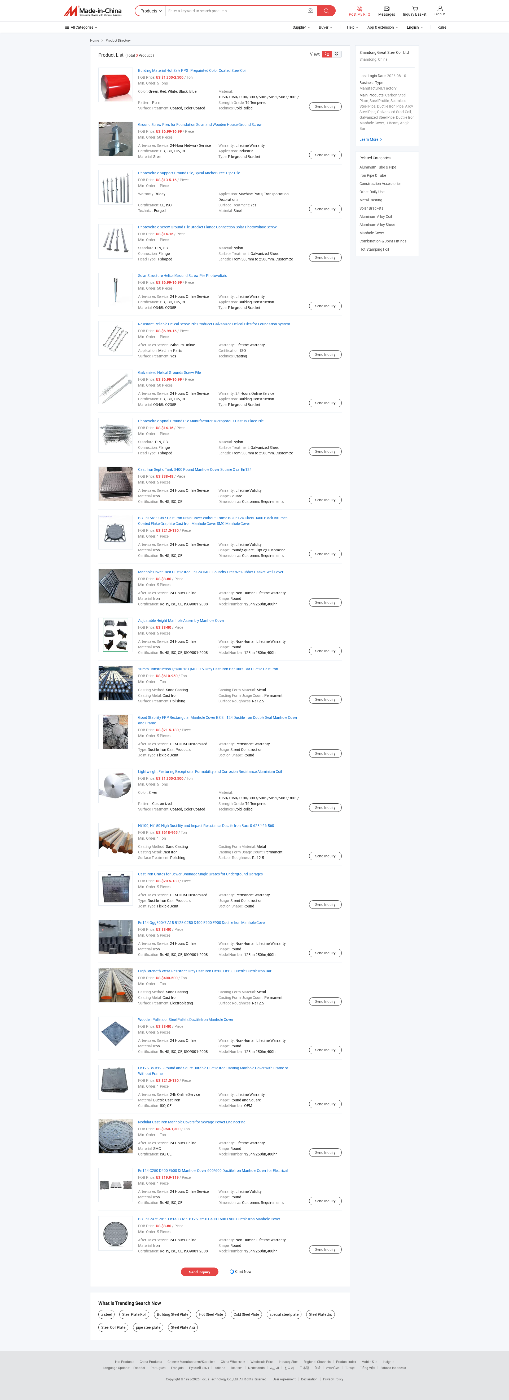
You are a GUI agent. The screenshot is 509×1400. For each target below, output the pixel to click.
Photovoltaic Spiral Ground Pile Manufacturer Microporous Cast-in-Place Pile (201, 420)
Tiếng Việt (367, 1368)
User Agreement (284, 1379)
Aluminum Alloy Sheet (377, 224)
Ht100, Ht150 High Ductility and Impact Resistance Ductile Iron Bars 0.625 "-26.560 (206, 825)
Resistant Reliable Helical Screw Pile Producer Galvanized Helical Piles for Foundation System (214, 323)
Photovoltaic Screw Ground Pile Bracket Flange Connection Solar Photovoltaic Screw (207, 226)
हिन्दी (318, 1368)
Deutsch (237, 1368)
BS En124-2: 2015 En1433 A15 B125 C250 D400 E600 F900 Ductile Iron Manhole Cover (209, 1218)
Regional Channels (317, 1361)
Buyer (323, 27)
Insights (388, 1361)
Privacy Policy (333, 1379)
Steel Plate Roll (134, 1314)
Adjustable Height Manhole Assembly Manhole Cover (181, 620)
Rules (441, 27)
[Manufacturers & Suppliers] (92, 10)
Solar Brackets (371, 208)
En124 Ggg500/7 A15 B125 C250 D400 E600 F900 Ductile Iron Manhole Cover (202, 922)
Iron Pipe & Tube (372, 175)
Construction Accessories (380, 183)
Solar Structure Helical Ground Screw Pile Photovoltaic (182, 275)
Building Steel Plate (172, 1314)
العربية (274, 1368)
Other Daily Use (371, 191)
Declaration (309, 1379)
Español (139, 1368)
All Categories (82, 27)
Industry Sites (288, 1361)
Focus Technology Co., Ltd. (219, 1379)
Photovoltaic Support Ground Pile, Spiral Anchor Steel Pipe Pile (189, 172)
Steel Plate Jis (320, 1314)
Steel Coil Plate (113, 1327)
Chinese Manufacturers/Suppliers (191, 1361)
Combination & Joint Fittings (382, 240)
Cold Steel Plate (246, 1314)
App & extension (380, 27)
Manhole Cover (371, 232)
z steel (106, 1314)
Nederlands (256, 1368)
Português (158, 1368)
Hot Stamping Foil (374, 249)
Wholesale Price (262, 1361)
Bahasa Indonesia (393, 1368)
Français (177, 1368)
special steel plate (284, 1314)
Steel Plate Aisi (183, 1327)
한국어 (289, 1368)
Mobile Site (369, 1361)
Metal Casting (370, 199)
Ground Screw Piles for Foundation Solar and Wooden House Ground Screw (200, 124)
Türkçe (349, 1368)
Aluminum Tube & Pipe (377, 167)
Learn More (371, 139)
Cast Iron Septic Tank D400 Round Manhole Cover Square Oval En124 (195, 469)
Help (350, 27)
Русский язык (199, 1368)
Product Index (346, 1361)
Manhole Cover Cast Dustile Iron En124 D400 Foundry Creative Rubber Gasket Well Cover (210, 571)
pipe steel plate (148, 1327)
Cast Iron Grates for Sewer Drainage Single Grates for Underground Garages (200, 873)
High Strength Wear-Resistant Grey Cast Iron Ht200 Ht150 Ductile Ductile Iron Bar (204, 970)
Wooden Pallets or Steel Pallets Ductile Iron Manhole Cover (185, 1019)
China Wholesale (233, 1361)
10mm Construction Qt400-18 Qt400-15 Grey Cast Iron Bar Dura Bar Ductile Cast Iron (208, 668)
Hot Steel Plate (211, 1314)
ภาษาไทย (333, 1368)
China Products (151, 1361)
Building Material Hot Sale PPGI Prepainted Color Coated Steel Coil (192, 70)
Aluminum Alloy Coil (375, 216)
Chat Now (243, 1271)
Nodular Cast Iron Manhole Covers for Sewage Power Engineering (191, 1121)
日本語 (304, 1368)
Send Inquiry (325, 106)
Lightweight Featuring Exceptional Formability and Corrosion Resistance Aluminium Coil (210, 771)
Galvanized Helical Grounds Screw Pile (169, 372)
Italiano (219, 1368)
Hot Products (124, 1361)
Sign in (440, 13)
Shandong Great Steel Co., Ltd (384, 52)
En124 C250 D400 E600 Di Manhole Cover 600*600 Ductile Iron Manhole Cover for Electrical (213, 1170)
